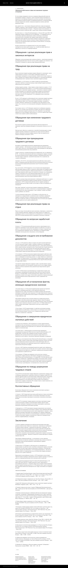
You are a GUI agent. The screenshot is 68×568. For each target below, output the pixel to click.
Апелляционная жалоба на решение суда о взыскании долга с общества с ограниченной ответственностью (46, 559)
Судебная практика (20, 8)
